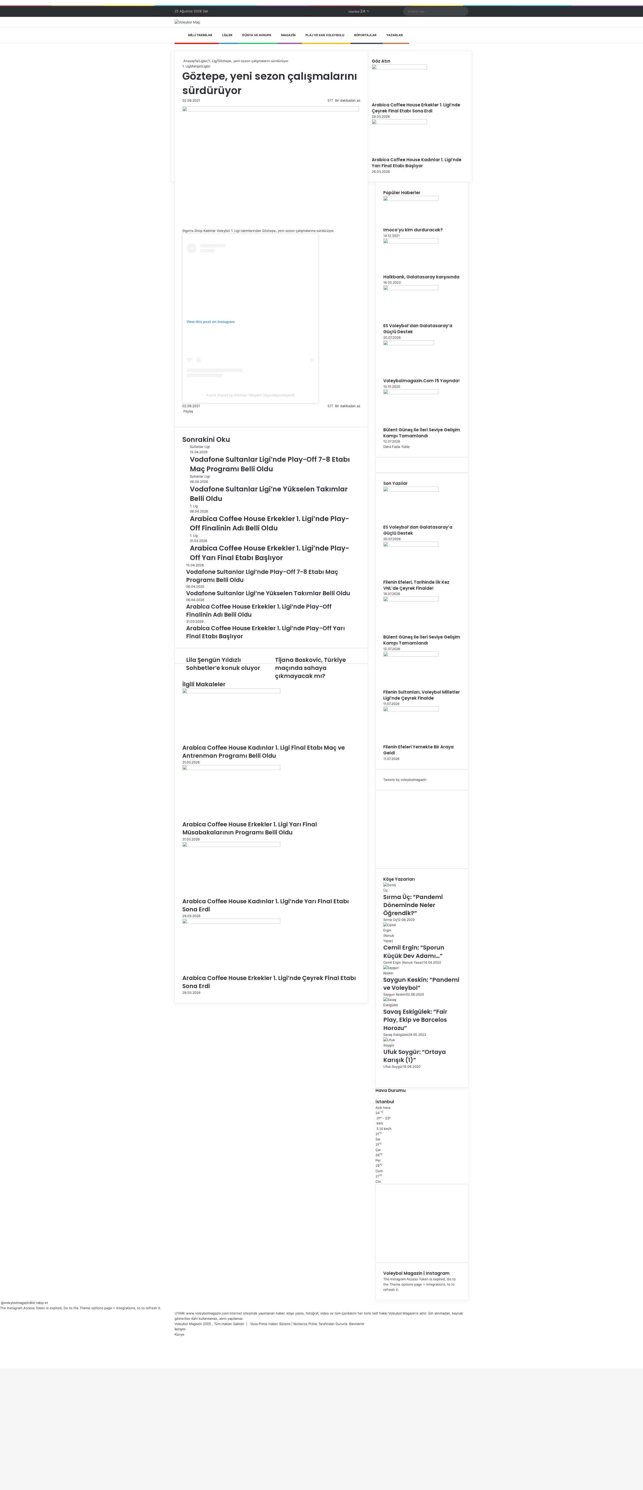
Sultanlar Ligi (200, 447)
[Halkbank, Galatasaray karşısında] (411, 242)
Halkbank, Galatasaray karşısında (421, 277)
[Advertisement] (422, 829)
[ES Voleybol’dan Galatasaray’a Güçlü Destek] (411, 289)
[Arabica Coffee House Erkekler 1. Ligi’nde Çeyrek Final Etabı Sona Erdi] (231, 922)
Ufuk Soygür (393, 1067)
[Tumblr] (185, 416)
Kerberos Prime (305, 1324)
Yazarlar (394, 35)
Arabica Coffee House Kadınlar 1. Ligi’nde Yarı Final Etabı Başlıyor (416, 163)
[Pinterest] (186, 416)
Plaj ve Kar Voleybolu (324, 35)
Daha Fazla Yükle (396, 447)
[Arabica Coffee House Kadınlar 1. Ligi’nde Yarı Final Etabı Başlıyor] (399, 123)
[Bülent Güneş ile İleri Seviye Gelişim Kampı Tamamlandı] (411, 393)
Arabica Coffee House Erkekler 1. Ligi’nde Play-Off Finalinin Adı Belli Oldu (269, 523)
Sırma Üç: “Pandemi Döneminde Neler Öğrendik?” (413, 905)
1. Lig (213, 61)
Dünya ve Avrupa (256, 35)
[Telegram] (189, 416)
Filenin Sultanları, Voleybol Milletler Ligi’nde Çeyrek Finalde (421, 695)
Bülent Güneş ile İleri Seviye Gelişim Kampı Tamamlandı (421, 433)
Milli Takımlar (200, 35)
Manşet (196, 66)
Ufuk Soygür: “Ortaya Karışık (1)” (414, 1056)
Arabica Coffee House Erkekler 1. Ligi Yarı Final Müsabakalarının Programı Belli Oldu (249, 828)
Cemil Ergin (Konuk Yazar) (403, 962)
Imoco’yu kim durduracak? (413, 230)
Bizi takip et (39, 1303)
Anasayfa (190, 61)
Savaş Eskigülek (395, 1035)
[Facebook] (182, 416)
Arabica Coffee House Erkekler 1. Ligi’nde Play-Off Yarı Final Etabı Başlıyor (269, 552)
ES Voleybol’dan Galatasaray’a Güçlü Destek (417, 329)
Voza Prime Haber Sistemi (270, 1324)
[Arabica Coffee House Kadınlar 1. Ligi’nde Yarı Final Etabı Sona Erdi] (231, 846)
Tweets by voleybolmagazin (404, 780)
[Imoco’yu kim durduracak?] (411, 200)
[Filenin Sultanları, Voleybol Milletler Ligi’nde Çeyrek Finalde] (411, 655)
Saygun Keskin (394, 994)
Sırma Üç (390, 920)
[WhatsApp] (188, 416)
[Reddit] (187, 416)
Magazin (288, 35)
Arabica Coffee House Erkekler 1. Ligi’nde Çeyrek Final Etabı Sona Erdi (416, 108)
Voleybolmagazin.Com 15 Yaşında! (421, 381)
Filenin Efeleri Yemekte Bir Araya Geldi (418, 750)
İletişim (180, 1329)
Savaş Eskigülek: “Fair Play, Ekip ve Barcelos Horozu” (415, 1020)
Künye (179, 1334)
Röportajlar (365, 35)
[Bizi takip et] (0, 1303)
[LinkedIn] (184, 416)
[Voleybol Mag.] (188, 22)
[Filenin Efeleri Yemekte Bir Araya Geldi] (411, 710)
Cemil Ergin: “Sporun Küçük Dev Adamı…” (413, 952)
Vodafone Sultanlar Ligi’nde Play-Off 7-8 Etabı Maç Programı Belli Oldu (270, 464)
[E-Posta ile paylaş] (190, 416)
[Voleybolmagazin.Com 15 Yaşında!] (408, 344)
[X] (183, 416)
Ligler (227, 35)
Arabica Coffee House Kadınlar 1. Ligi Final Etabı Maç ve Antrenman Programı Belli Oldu (263, 752)
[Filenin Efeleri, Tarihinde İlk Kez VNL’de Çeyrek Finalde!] (411, 545)
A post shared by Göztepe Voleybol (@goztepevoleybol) (250, 395)
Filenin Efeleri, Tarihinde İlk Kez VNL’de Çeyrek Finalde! (416, 585)
